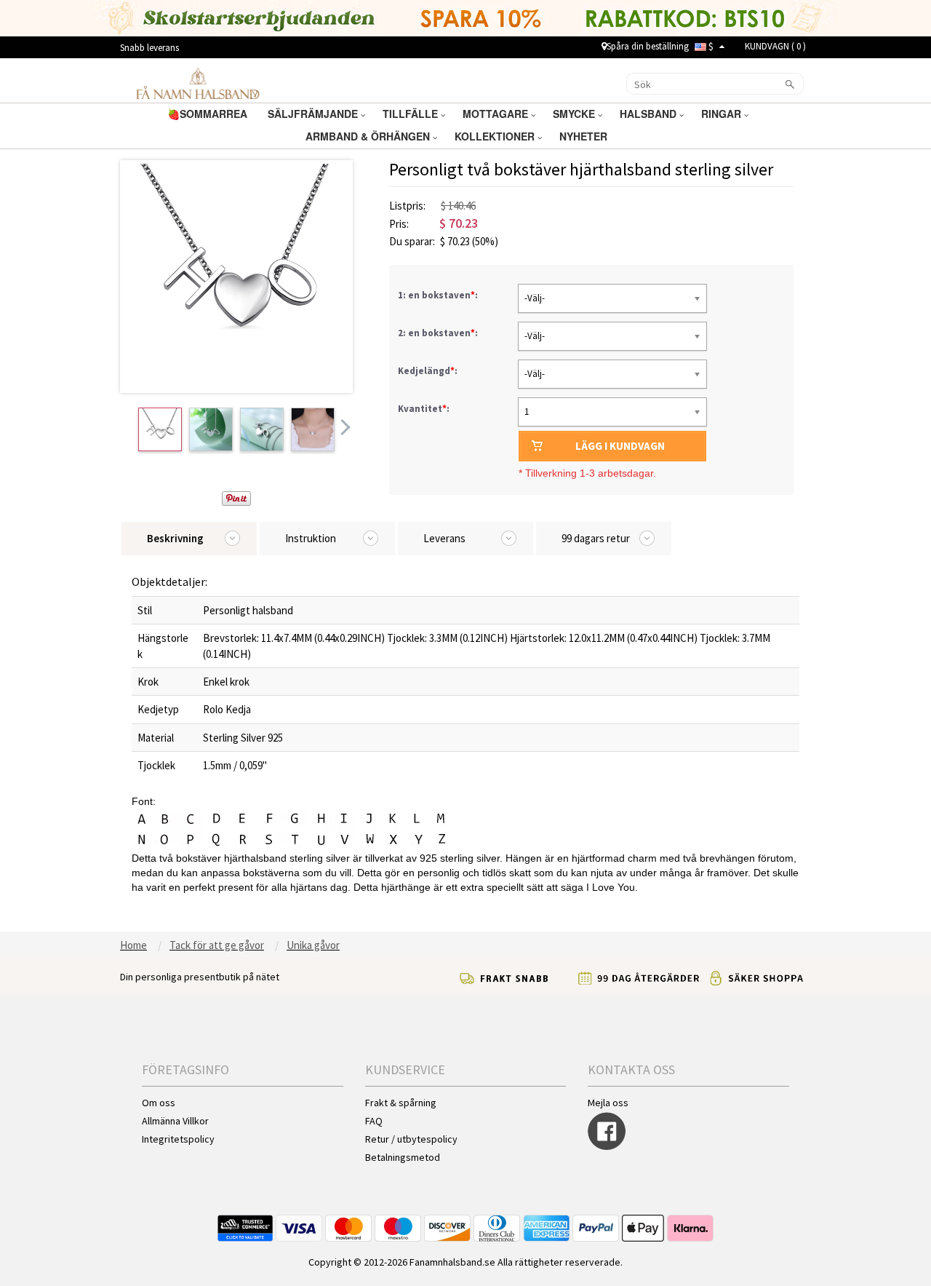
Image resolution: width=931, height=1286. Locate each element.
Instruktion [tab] (310, 538)
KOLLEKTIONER (496, 136)
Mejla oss (608, 1102)
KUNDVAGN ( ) (775, 46)
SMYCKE (575, 113)
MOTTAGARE (497, 113)
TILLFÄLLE (412, 113)
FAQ (374, 1120)
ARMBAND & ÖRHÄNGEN (369, 136)
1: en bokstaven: (439, 295)
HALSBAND (649, 113)
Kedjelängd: (429, 371)
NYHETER (584, 136)
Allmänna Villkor (175, 1120)
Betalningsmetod (402, 1157)
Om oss (158, 1102)
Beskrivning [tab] (175, 538)
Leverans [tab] (444, 538)
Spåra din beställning (648, 46)
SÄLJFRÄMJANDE (314, 113)
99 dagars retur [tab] (596, 538)
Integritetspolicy (178, 1139)
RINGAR (722, 113)
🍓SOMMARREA (208, 113)
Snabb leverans (149, 47)
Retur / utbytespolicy (411, 1139)
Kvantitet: (423, 408)
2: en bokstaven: (439, 333)
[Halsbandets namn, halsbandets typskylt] (197, 83)
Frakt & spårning (400, 1102)
